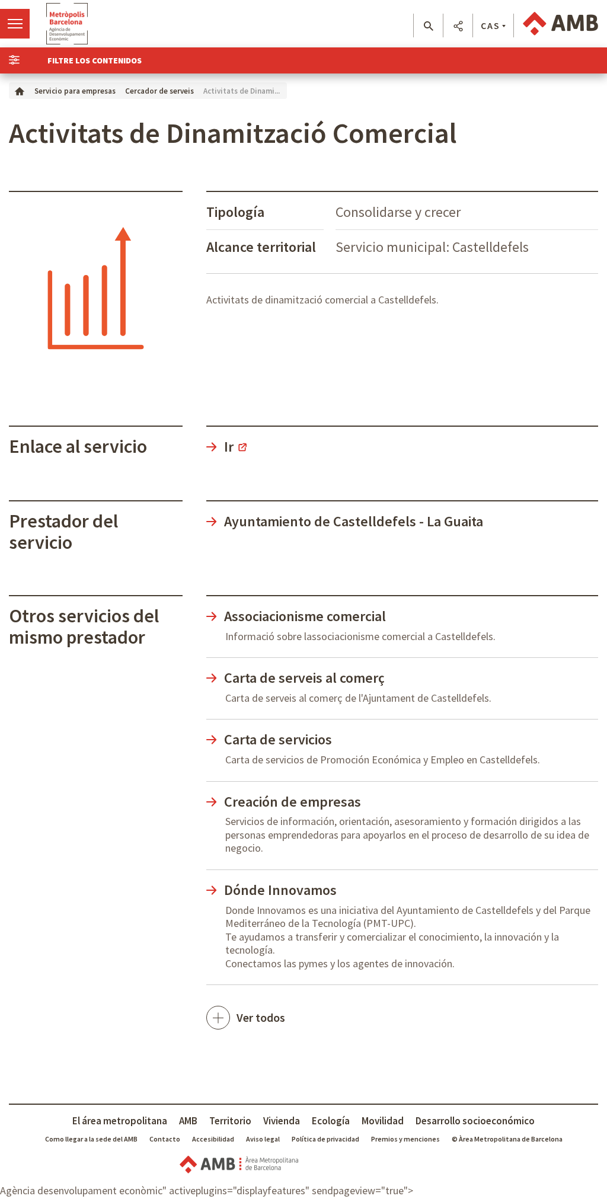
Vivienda (281, 1120)
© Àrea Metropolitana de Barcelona (507, 1138)
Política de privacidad (325, 1138)
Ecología (331, 1120)
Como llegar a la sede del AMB (91, 1138)
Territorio (230, 1120)
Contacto (164, 1138)
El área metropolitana (119, 1120)
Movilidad (383, 1120)
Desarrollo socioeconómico (475, 1120)
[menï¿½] (15, 24)
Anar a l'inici (67, 23)
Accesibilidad (213, 1138)
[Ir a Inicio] (19, 90)
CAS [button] (490, 25)
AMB (188, 1120)
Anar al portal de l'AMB (560, 24)
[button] (428, 26)
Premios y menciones (405, 1138)
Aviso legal (263, 1138)
